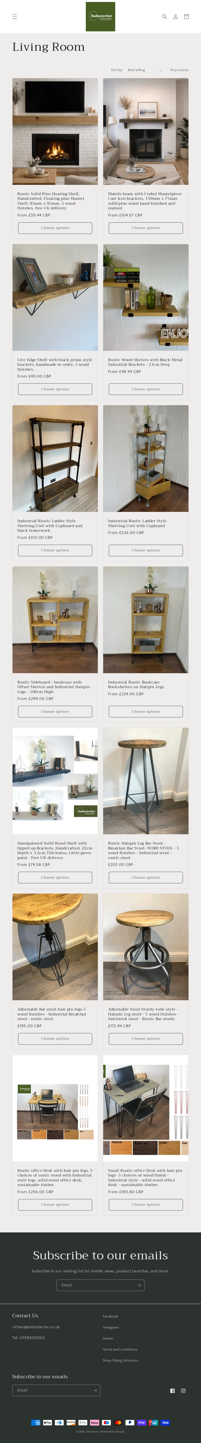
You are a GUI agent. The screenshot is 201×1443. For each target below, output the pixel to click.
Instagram (111, 1327)
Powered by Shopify (112, 1431)
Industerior (93, 1431)
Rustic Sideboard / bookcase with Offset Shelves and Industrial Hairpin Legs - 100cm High (53, 687)
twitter (108, 1339)
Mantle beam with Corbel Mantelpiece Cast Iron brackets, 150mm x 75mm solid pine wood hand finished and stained (145, 201)
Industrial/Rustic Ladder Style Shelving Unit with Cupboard (137, 523)
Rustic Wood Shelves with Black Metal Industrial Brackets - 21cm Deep (145, 362)
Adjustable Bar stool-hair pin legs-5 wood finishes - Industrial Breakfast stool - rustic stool (52, 1014)
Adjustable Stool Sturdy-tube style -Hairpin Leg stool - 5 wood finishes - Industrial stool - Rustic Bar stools (143, 1014)
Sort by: (117, 70)
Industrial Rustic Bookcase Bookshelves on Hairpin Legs (136, 684)
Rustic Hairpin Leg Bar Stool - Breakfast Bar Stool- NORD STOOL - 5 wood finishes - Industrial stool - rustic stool (143, 850)
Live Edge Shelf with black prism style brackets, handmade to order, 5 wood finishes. (54, 364)
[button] (14, 16)
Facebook (110, 1316)
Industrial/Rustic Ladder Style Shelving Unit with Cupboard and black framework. (49, 526)
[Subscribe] (139, 1285)
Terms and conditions (120, 1350)
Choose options (55, 228)
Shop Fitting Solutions (120, 1361)
